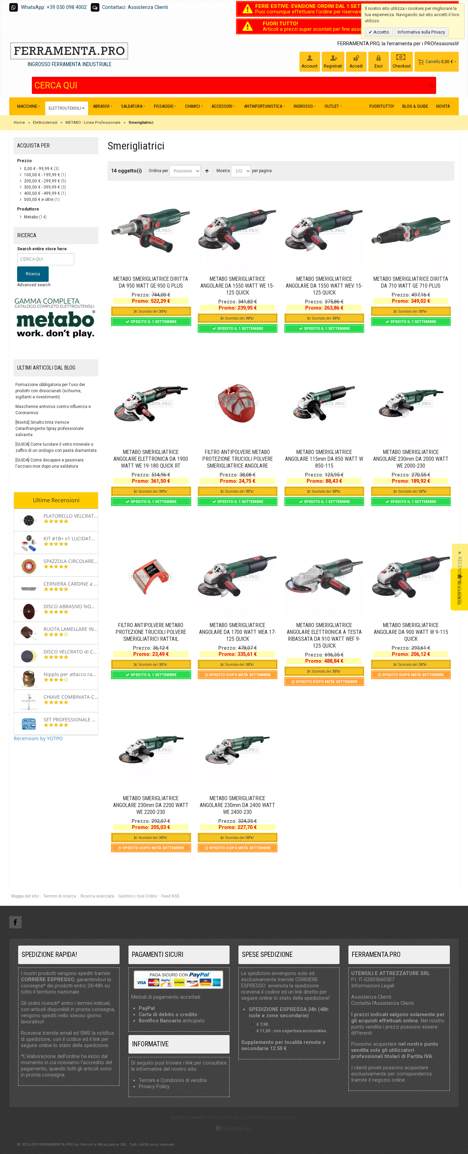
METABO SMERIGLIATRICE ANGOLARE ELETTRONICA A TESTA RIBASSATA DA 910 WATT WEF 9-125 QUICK (324, 635)
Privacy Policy (154, 1086)
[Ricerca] (431, 85)
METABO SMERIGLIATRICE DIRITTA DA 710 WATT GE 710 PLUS (410, 282)
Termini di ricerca (59, 896)
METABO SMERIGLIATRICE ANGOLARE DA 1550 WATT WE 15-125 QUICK (237, 286)
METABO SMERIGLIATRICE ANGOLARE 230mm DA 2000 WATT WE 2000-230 (410, 459)
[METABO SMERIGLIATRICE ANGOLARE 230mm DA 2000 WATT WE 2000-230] (411, 404)
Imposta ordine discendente (207, 171)
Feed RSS (170, 896)
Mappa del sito (25, 896)
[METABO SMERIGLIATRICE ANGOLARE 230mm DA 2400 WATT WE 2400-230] (238, 750)
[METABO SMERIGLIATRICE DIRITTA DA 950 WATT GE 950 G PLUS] (151, 231)
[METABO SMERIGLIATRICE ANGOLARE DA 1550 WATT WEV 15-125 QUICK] (324, 231)
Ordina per (158, 170)
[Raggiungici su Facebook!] (15, 922)
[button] (460, 577)
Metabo (31, 217)
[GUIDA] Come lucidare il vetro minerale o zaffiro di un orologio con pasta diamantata (56, 447)
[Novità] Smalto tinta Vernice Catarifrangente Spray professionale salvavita (49, 428)
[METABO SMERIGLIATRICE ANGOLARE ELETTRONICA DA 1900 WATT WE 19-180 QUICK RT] (151, 404)
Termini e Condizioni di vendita (173, 1080)
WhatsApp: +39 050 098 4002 (54, 7)
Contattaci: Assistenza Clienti (135, 7)
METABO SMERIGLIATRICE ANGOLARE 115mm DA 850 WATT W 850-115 (324, 459)
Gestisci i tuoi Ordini (138, 896)
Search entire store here (42, 249)
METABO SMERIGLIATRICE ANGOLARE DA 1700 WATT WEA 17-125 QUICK (237, 632)
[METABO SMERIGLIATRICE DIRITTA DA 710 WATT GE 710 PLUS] (411, 231)
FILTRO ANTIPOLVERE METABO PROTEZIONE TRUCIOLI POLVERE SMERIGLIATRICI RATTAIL (151, 632)
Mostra (223, 170)
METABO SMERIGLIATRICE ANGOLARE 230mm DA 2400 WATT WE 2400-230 (237, 805)
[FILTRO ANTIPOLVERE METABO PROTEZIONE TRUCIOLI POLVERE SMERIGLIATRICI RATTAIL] (151, 577)
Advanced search (34, 285)
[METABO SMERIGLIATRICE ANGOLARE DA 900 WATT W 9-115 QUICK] (411, 577)
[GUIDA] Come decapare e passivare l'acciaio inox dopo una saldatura (49, 463)
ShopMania (225, 1117)
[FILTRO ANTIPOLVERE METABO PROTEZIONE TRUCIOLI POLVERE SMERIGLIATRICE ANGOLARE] (238, 404)
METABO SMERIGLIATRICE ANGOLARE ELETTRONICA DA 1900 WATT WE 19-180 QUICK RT (150, 459)
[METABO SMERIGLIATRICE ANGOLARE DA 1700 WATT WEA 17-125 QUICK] (238, 577)
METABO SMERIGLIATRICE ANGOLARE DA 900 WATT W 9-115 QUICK (411, 632)
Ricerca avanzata (97, 896)
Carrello (433, 61)
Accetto (380, 32)
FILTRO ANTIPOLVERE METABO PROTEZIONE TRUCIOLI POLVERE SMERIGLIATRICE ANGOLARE (237, 459)
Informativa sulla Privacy (421, 32)
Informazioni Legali (372, 986)
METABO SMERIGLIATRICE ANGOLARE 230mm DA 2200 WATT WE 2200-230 (150, 805)
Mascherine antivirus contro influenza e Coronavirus (53, 409)
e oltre (38, 199)
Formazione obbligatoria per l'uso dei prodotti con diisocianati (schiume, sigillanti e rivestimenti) (50, 390)
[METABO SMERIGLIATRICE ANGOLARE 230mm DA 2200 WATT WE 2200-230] (151, 750)
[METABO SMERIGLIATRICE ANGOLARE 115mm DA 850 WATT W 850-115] (324, 404)
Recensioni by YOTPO (38, 738)
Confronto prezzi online (269, 1117)
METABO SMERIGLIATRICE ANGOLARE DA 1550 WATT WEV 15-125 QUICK (324, 286)
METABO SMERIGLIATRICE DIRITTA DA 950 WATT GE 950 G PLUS (150, 282)
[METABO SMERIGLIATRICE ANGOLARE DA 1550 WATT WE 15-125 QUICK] (238, 231)
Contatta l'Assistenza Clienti (382, 1003)
